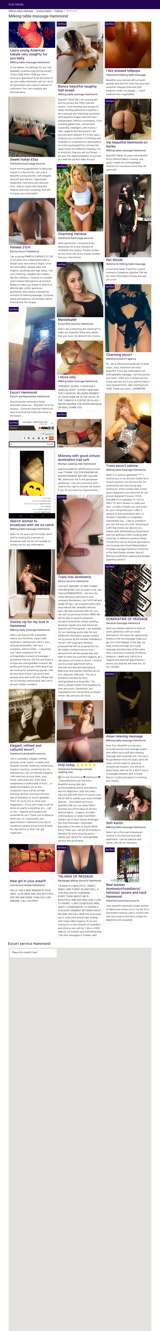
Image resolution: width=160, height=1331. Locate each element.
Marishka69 (67, 320)
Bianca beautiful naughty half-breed (77, 88)
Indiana (59, 10)
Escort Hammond (23, 392)
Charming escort (119, 355)
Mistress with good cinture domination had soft (79, 458)
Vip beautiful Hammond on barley (126, 144)
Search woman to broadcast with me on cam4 (32, 523)
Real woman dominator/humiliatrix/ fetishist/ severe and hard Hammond (126, 890)
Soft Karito (114, 823)
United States (43, 10)
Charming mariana (72, 234)
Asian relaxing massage (124, 736)
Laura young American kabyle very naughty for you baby (28, 54)
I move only (67, 377)
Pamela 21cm (20, 247)
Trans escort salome (122, 466)
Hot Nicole (114, 260)
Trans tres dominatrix (74, 577)
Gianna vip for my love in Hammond (29, 624)
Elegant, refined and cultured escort (25, 747)
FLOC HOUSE (16, 4)
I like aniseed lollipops (123, 71)
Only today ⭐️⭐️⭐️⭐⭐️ (77, 765)
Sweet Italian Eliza (24, 159)
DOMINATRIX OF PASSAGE (127, 619)
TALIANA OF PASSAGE (75, 876)
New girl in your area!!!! (28, 881)
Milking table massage (21, 10)
